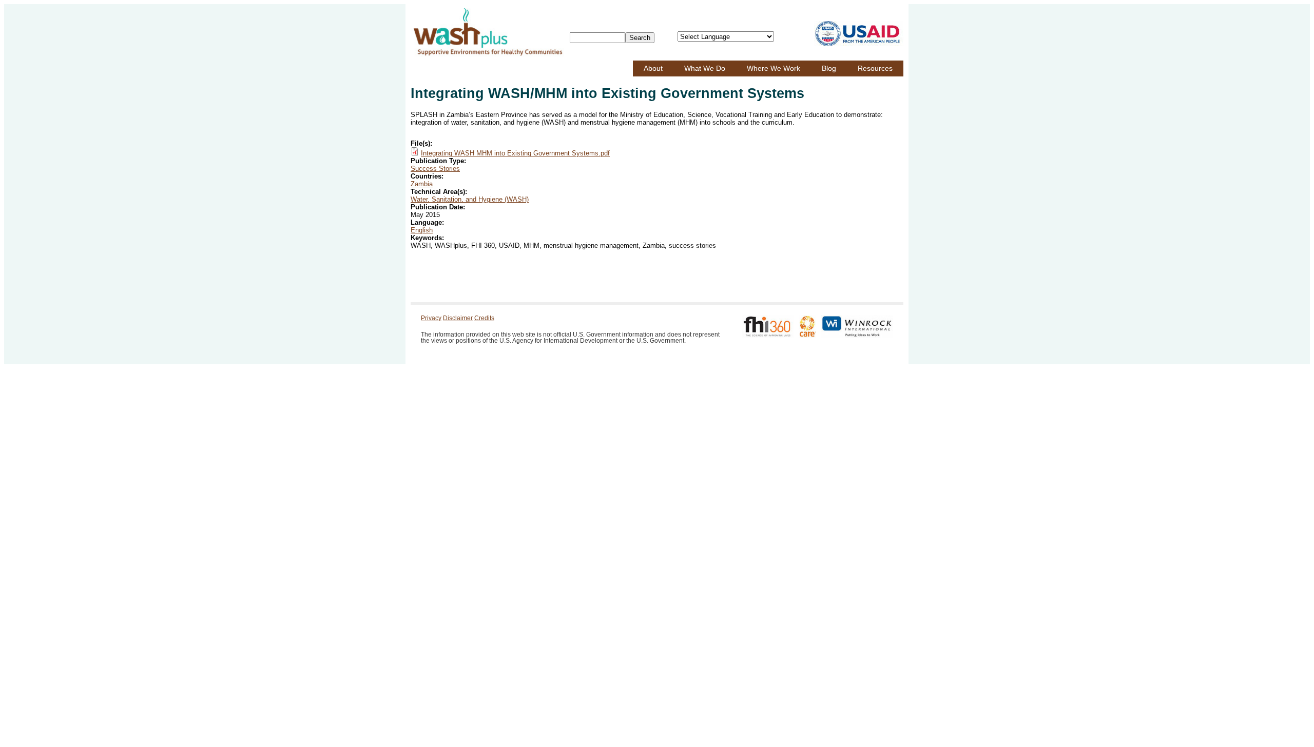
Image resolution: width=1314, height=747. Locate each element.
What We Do (704, 68)
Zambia (422, 184)
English (422, 230)
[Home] (488, 32)
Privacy (431, 318)
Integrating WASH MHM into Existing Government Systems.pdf (515, 153)
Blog (829, 68)
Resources (875, 68)
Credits (484, 318)
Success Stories (435, 168)
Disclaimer (458, 318)
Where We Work (773, 68)
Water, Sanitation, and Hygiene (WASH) (470, 199)
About (653, 68)
